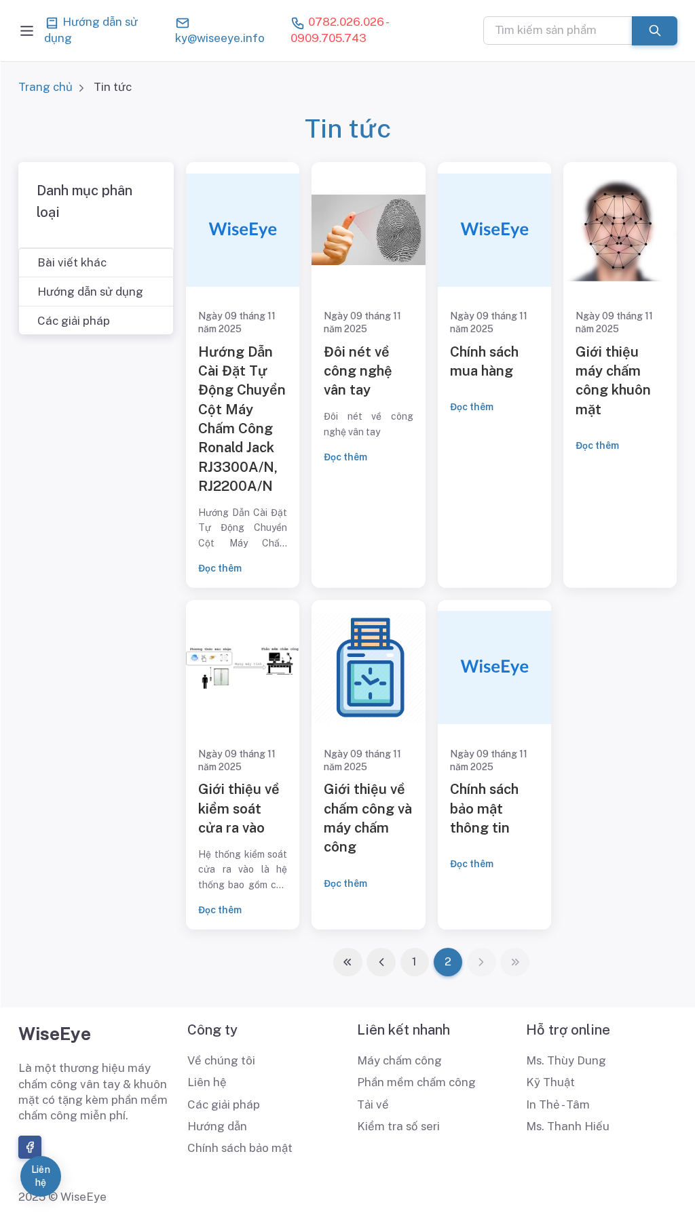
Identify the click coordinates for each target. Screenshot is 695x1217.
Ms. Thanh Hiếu (567, 1126)
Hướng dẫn (217, 1126)
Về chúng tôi (221, 1060)
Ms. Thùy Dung (566, 1060)
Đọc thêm (220, 568)
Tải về (373, 1104)
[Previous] (381, 962)
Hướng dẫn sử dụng (91, 30)
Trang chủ (45, 87)
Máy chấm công (399, 1060)
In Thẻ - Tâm (558, 1104)
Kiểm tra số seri (398, 1126)
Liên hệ (207, 1082)
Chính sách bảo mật (240, 1148)
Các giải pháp (73, 320)
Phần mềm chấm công (416, 1082)
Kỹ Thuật (550, 1082)
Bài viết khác (72, 262)
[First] (347, 962)
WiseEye (54, 1033)
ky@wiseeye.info (220, 38)
